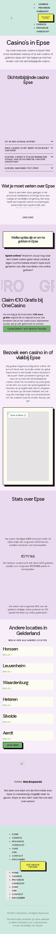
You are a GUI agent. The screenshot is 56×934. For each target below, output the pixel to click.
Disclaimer (18, 859)
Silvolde (9, 716)
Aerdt (8, 733)
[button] (30, 16)
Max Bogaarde (32, 781)
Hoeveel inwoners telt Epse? (22, 168)
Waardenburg (15, 682)
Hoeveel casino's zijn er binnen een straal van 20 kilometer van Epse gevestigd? (26, 159)
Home (15, 834)
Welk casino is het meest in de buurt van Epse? (27, 149)
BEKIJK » (7, 654)
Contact (17, 855)
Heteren (10, 699)
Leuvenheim (14, 666)
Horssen (10, 649)
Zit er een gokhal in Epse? (20, 141)
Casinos (17, 837)
